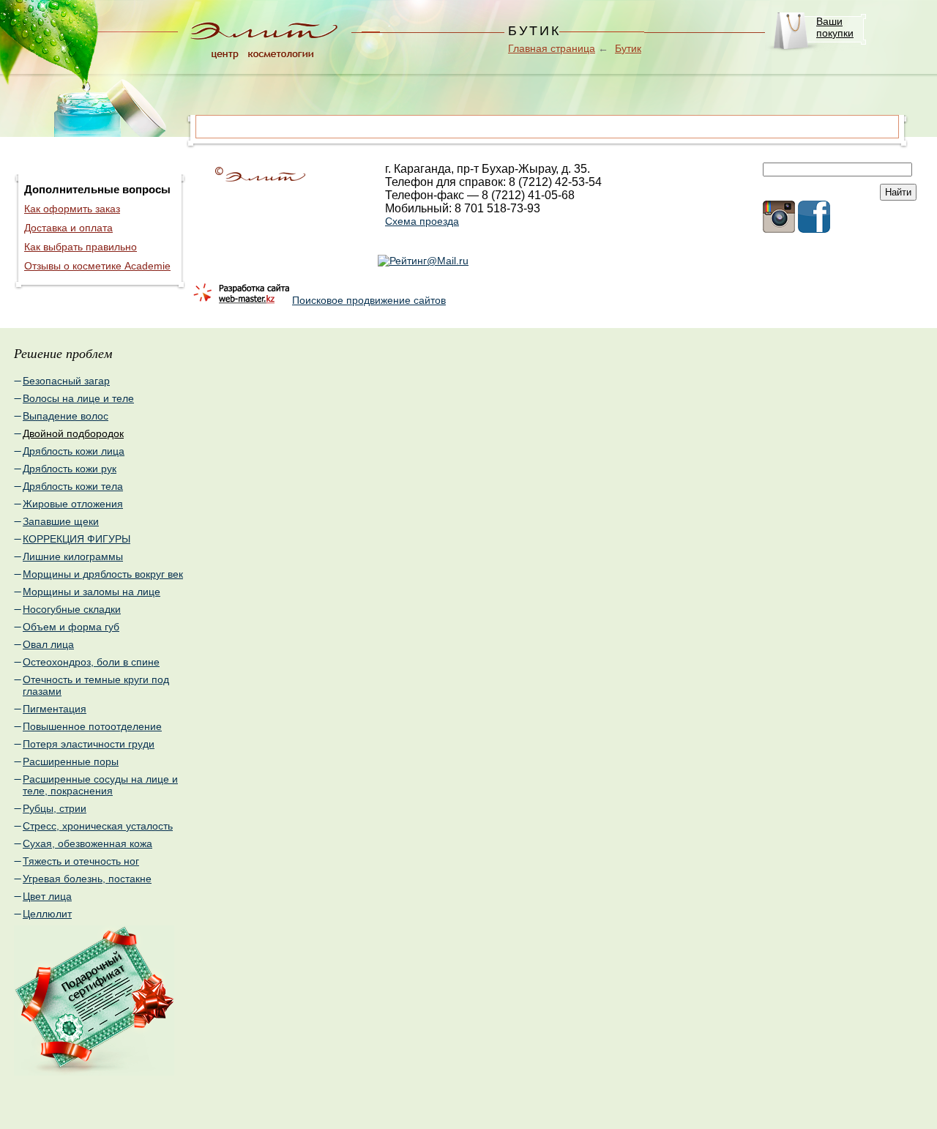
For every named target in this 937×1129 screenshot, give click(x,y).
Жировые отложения (73, 504)
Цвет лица (47, 896)
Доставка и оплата (68, 228)
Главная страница (551, 48)
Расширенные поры (71, 761)
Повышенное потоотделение (92, 726)
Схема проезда (422, 221)
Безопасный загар (66, 381)
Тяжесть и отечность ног (81, 861)
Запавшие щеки (61, 521)
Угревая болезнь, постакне (87, 878)
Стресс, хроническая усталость (98, 826)
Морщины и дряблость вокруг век (103, 574)
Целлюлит (47, 914)
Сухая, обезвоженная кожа (87, 843)
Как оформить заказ (72, 209)
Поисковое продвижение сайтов (369, 300)
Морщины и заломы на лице (91, 591)
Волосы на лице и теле (78, 398)
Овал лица (48, 644)
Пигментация (54, 709)
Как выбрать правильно (80, 247)
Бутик (628, 48)
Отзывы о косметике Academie (97, 266)
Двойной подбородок (73, 433)
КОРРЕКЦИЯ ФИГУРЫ (76, 539)
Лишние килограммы (73, 556)
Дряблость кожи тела (73, 486)
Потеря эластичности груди (88, 744)
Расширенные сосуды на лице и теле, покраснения (100, 785)
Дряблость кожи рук (69, 468)
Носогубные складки (72, 609)
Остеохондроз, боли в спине (91, 662)
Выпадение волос (65, 416)
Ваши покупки (835, 27)
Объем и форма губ (71, 627)
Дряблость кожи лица (73, 451)
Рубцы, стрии (54, 808)
